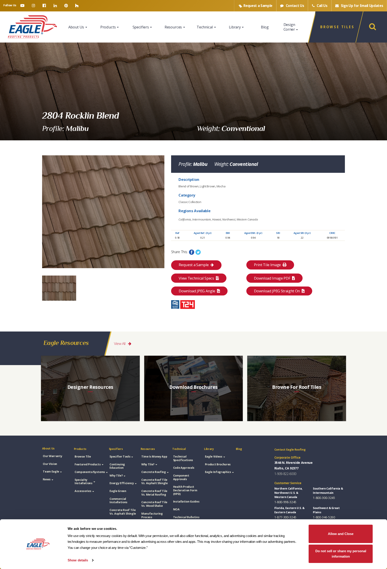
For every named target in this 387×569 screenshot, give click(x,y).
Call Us (321, 5)
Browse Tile (83, 456)
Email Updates (362, 5)
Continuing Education (117, 466)
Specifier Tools (120, 456)
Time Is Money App (154, 456)
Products (108, 27)
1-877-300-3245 (285, 517)
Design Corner (290, 27)
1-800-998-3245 (285, 502)
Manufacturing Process (152, 515)
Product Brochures (218, 464)
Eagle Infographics (218, 472)
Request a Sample (194, 264)
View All (120, 343)
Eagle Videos (213, 456)
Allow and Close (340, 534)
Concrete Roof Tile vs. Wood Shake (154, 504)
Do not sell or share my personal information (340, 553)
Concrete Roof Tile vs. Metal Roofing (154, 492)
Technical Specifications (183, 458)
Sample (257, 5)
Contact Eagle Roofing (290, 449)
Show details (78, 560)
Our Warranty (52, 456)
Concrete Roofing (153, 472)
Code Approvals (183, 468)
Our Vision (50, 464)
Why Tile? (116, 475)
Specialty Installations (83, 481)
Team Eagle (51, 471)
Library (235, 27)
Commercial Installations (118, 500)
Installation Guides (186, 501)
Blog (265, 27)
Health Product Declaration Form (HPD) (185, 490)
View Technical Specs (197, 278)
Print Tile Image (268, 264)
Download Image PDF (272, 278)
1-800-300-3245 (324, 498)
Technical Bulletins (186, 517)
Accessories (83, 491)
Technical (205, 27)
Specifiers (141, 27)
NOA (176, 509)
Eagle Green (118, 491)
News (47, 479)
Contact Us (294, 5)
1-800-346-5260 (324, 517)
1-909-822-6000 (285, 474)
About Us (76, 27)
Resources (174, 27)
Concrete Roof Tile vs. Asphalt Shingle (123, 512)
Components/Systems (90, 472)
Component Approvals (181, 477)
